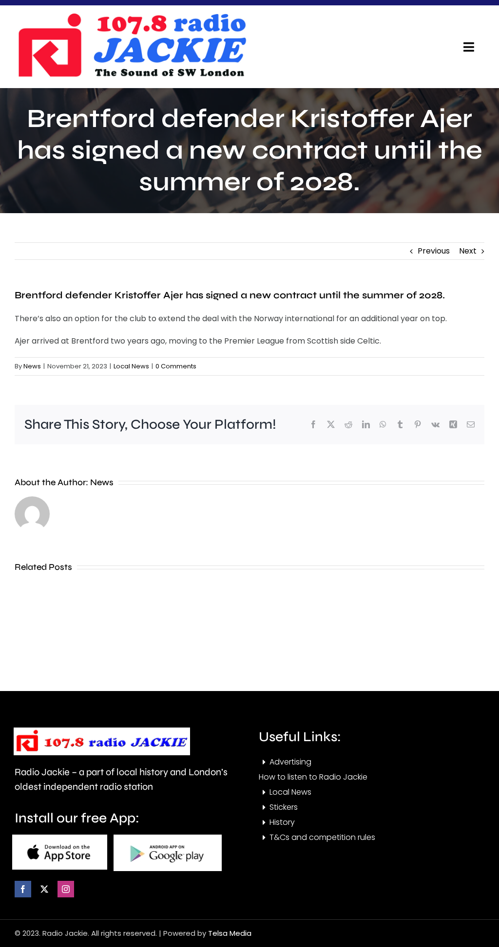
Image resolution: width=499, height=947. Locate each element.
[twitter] (44, 889)
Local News (131, 366)
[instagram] (66, 889)
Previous (434, 250)
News (32, 366)
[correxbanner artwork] (132, 16)
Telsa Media (229, 933)
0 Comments (175, 366)
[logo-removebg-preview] (102, 731)
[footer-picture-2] (168, 838)
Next (468, 250)
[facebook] (23, 889)
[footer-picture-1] (59, 838)
